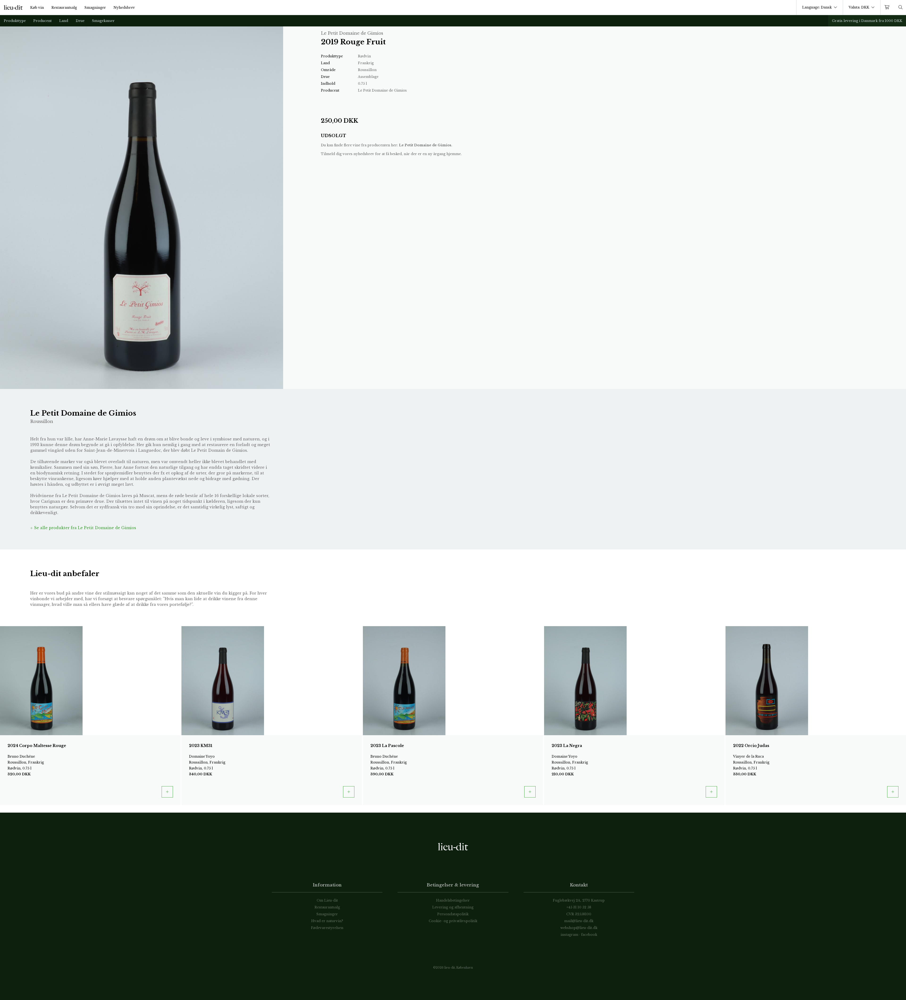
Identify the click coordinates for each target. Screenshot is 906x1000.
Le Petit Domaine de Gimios (425, 145)
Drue (80, 21)
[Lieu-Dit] (13, 7)
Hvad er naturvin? (327, 921)
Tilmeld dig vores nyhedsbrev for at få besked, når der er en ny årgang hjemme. (391, 154)
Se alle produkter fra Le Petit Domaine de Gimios (84, 527)
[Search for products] (900, 7)
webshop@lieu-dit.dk (578, 928)
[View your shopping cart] (887, 7)
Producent (42, 21)
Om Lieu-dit (327, 900)
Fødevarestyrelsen (327, 928)
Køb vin (37, 7)
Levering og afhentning (453, 907)
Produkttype (15, 21)
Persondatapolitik (453, 914)
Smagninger (95, 7)
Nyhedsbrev (124, 7)
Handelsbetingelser (453, 900)
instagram (569, 934)
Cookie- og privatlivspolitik (453, 921)
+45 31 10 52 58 (578, 907)
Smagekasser (103, 21)
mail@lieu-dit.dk (578, 921)
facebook (589, 934)
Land (63, 21)
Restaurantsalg (64, 7)
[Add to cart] (167, 791)
